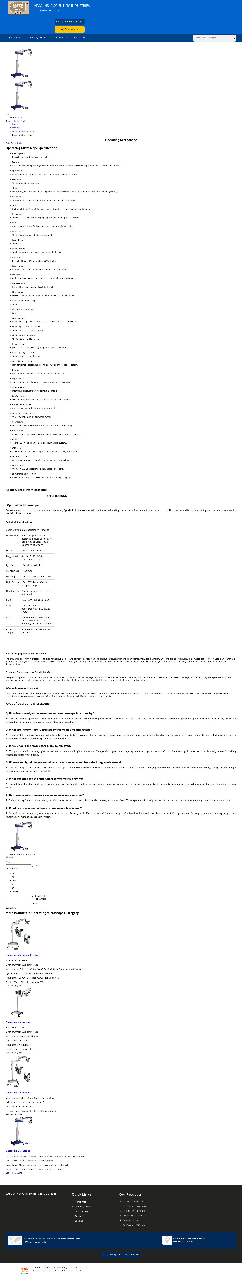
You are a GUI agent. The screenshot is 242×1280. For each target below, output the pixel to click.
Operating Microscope (18, 1022)
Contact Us (80, 37)
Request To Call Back (15, 121)
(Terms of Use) (83, 1268)
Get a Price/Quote (14, 143)
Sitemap (79, 1220)
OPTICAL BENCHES (131, 1220)
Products (16, 127)
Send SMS (134, 1254)
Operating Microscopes (23, 131)
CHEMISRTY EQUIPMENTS (134, 1215)
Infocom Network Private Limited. (68, 1271)
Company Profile (37, 37)
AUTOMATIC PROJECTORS (134, 1224)
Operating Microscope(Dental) (22, 955)
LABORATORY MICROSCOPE (135, 1211)
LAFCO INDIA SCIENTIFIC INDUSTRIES (61, 7)
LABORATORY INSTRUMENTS (135, 1206)
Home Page (15, 37)
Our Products (60, 37)
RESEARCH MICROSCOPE (134, 1201)
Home (15, 124)
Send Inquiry (71, 29)
